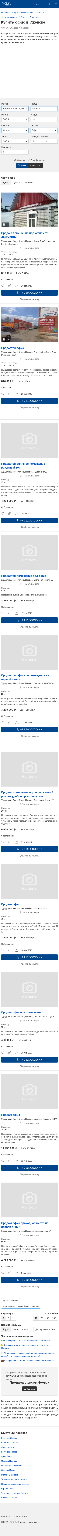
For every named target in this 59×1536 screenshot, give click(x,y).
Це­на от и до (7, 147)
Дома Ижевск (7, 1447)
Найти (23, 165)
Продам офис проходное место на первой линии (24, 1225)
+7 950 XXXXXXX (30, 729)
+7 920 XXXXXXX (30, 292)
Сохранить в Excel (46, 1329)
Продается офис (12, 347)
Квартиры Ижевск (9, 1443)
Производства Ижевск (11, 1465)
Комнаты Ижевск (9, 1438)
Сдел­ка (5, 125)
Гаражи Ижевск (8, 1488)
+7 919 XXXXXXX (30, 849)
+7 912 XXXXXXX (30, 520)
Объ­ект (34, 125)
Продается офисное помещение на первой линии (25, 677)
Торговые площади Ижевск (14, 1479)
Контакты (5, 1516)
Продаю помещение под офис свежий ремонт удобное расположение (27, 794)
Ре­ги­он (5, 104)
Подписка (36, 165)
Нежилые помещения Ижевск (15, 1484)
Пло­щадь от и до (39, 136)
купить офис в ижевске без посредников (21, 1306)
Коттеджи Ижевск (9, 1452)
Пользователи (20, 1516)
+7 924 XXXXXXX (30, 400)
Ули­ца (34, 115)
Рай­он (4, 115)
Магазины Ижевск (9, 1475)
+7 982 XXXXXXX (30, 1059)
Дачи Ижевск (7, 1456)
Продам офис (10, 904)
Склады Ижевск (8, 1470)
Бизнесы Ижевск (9, 1498)
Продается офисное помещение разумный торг (23, 465)
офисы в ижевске (10, 1300)
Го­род (34, 104)
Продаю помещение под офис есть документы (25, 235)
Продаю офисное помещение (21, 1012)
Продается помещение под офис (23, 575)
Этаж (4, 136)
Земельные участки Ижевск (14, 1493)
